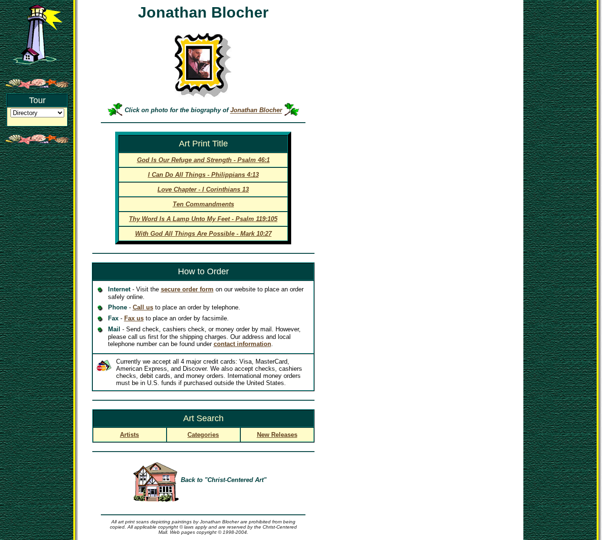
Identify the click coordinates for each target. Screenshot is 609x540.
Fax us (134, 318)
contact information (242, 343)
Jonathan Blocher (256, 110)
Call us (143, 307)
